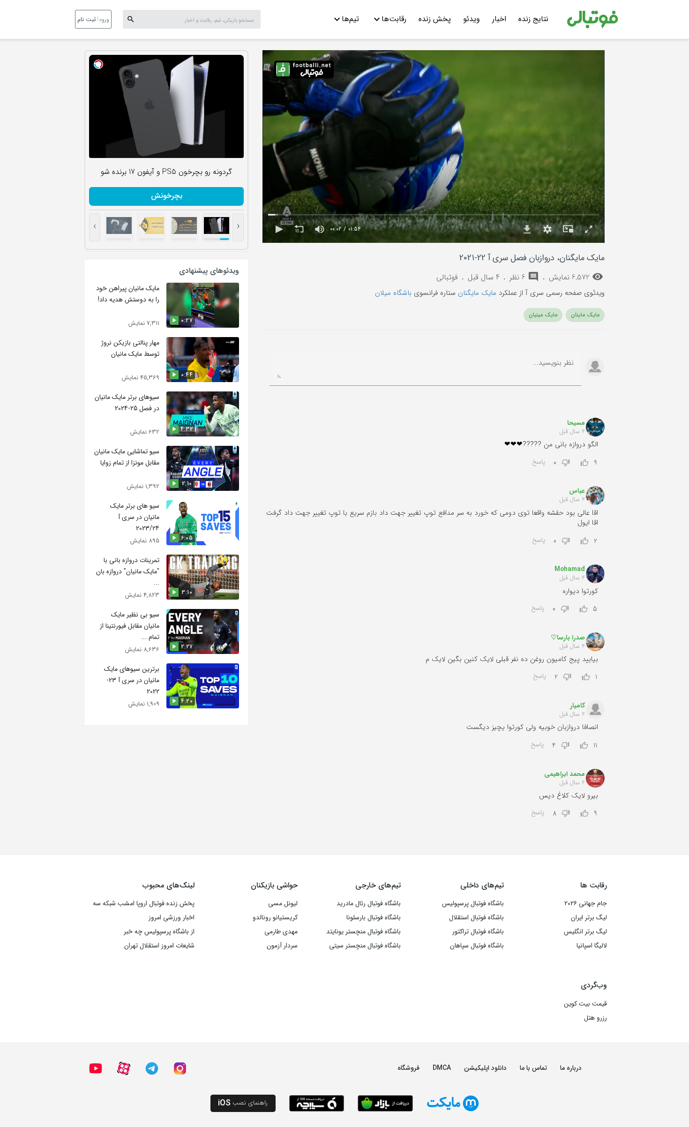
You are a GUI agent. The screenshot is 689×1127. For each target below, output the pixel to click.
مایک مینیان (543, 314)
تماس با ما (533, 1068)
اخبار (499, 19)
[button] (278, 229)
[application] (433, 146)
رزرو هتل (595, 1018)
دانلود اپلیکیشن (485, 1068)
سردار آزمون (282, 945)
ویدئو (471, 19)
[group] (319, 229)
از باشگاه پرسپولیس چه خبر (159, 931)
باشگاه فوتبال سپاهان (477, 945)
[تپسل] (98, 64)
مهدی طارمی (281, 931)
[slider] (433, 215)
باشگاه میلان (393, 293)
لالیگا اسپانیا (592, 945)
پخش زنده (435, 19)
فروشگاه (408, 1068)
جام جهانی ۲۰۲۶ (585, 903)
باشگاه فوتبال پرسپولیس (473, 903)
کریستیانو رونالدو (275, 917)
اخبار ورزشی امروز (172, 917)
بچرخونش (166, 196)
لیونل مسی (283, 903)
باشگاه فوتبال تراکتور (478, 931)
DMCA (442, 1068)
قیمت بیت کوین (585, 1004)
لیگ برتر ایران (589, 917)
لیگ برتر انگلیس (585, 931)
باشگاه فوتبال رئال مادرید (369, 903)
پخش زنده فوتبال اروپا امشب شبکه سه (144, 903)
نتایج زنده (533, 19)
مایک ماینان (585, 314)
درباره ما (571, 1068)
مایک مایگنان (477, 293)
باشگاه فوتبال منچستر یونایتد (363, 931)
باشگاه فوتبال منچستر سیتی (365, 945)
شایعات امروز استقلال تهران (159, 945)
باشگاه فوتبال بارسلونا (373, 917)
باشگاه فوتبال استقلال (476, 917)
